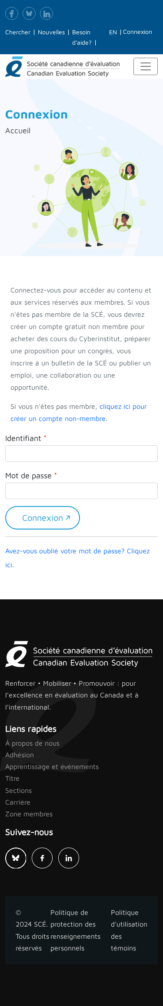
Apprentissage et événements (52, 766)
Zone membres (29, 814)
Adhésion (19, 755)
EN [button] (113, 32)
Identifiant (23, 438)
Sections (18, 790)
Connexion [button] (137, 31)
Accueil (17, 130)
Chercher (17, 32)
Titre (12, 778)
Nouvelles (51, 32)
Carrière (17, 802)
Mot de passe (28, 475)
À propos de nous (32, 743)
